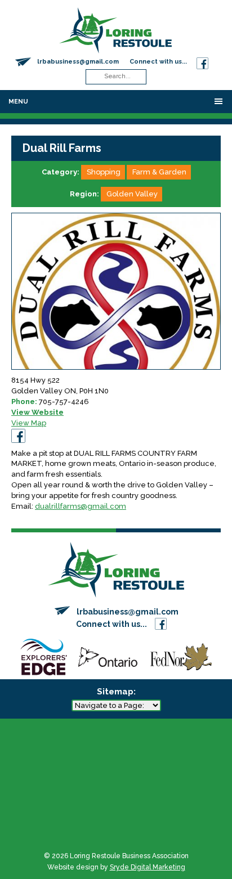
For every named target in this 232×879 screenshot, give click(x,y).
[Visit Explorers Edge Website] (43, 656)
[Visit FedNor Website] (181, 656)
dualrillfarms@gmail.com (80, 506)
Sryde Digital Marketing (147, 867)
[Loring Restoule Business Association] (115, 29)
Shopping (104, 172)
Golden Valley (132, 194)
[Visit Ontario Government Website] (108, 656)
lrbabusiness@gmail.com (78, 61)
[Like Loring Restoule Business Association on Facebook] (202, 61)
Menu (18, 101)
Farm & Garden (159, 172)
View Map (28, 423)
